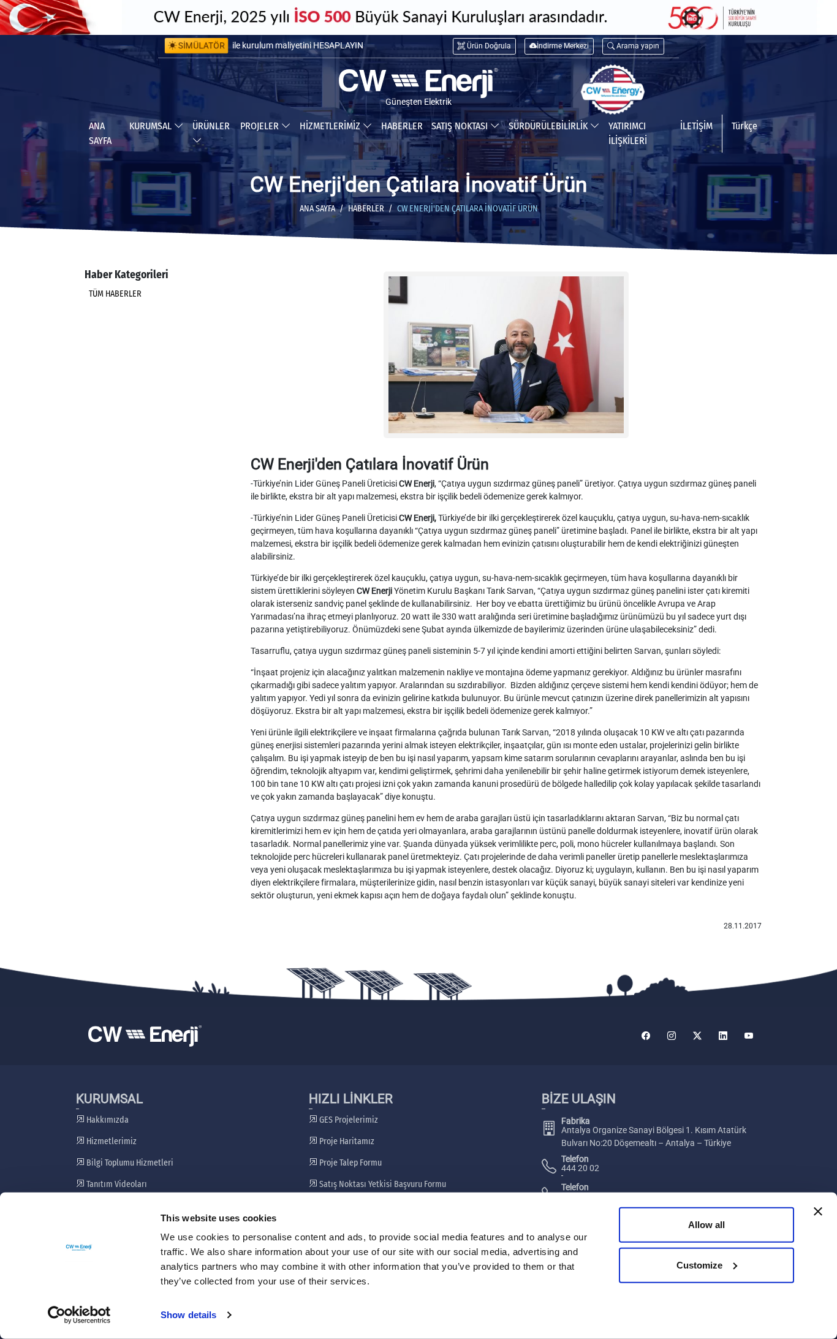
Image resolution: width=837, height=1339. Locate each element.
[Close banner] (818, 1211)
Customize (699, 1264)
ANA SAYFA (100, 133)
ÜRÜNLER (211, 126)
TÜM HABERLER (115, 294)
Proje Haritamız (345, 1141)
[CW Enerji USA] (612, 89)
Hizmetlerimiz (111, 1141)
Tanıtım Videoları (116, 1184)
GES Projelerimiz (347, 1120)
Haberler (366, 208)
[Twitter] (697, 1036)
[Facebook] (646, 1036)
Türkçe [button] (744, 126)
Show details (188, 1315)
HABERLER (402, 126)
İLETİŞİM (696, 126)
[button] (633, 46)
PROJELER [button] (260, 126)
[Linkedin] (723, 1036)
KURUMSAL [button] (151, 126)
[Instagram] (671, 1036)
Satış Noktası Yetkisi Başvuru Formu (381, 1184)
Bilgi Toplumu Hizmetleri (129, 1163)
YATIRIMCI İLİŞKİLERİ (627, 133)
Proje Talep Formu (349, 1163)
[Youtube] (749, 1036)
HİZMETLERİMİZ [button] (331, 126)
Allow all (706, 1225)
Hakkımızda (107, 1120)
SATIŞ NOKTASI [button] (460, 126)
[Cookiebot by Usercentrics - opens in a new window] (79, 1315)
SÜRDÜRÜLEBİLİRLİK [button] (549, 126)
